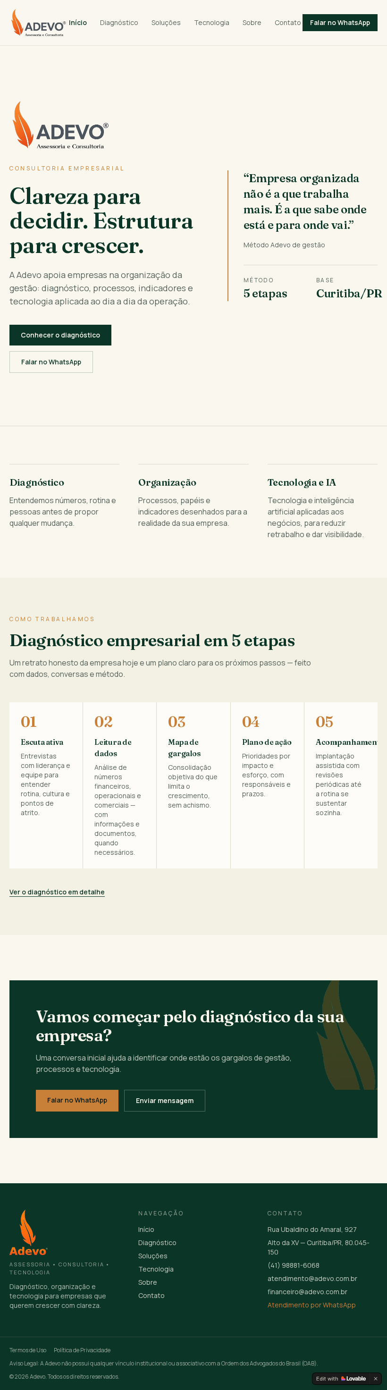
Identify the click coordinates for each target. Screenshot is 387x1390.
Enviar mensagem (165, 1100)
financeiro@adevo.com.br (307, 1291)
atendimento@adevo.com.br (312, 1278)
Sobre (252, 22)
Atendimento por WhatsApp (312, 1304)
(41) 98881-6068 (294, 1265)
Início (78, 22)
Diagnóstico (119, 22)
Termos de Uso (27, 1350)
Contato (288, 22)
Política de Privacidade (82, 1350)
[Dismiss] (375, 1378)
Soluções (166, 22)
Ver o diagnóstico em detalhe (57, 891)
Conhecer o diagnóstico (60, 334)
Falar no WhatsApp (51, 361)
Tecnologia (211, 22)
